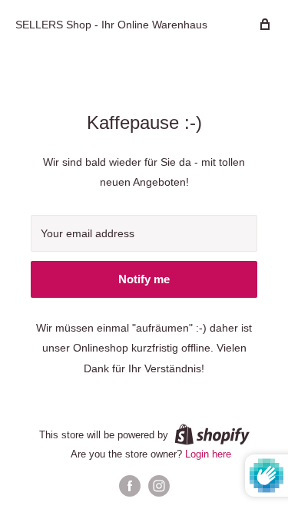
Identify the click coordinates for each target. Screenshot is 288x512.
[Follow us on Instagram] (159, 486)
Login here (208, 454)
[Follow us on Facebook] (130, 486)
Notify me (144, 279)
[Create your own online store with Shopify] (212, 434)
